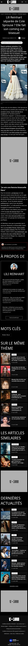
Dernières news (8, 14)
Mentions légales (4, 626)
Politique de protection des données (13, 628)
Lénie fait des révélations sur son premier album (19, 418)
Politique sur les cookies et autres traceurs (17, 626)
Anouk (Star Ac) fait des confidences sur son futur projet (19, 368)
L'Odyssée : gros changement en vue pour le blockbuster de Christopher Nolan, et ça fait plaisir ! (19, 397)
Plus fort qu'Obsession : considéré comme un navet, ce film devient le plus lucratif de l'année (18, 527)
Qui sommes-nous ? (21, 623)
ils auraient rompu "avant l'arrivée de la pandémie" (14, 112)
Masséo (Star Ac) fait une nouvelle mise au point (19, 380)
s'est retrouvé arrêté (14, 216)
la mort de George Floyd (12, 211)
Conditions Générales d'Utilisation (9, 623)
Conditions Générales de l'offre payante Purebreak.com (13, 631)
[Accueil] (11, 2)
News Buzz (6, 335)
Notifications (6, 633)
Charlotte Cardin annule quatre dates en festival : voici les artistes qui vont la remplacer (19, 578)
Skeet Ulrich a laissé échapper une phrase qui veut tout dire (13, 128)
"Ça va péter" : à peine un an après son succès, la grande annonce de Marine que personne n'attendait (19, 553)
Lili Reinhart (14, 14)
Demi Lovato (21, 227)
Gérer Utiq (12, 633)
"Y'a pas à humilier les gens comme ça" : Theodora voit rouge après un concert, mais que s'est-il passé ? (18, 463)
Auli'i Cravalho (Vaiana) (8, 229)
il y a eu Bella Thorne (10, 227)
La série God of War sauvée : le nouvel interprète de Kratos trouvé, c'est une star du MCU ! (18, 541)
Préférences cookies (20, 633)
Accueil (2, 14)
